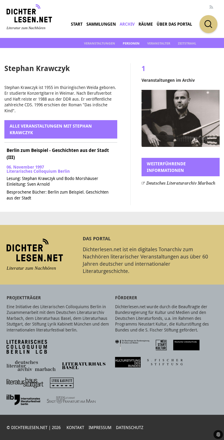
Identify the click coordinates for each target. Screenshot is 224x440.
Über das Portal (174, 24)
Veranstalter (158, 43)
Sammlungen (101, 24)
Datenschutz (129, 427)
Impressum (100, 427)
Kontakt (75, 427)
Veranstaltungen (99, 43)
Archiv (127, 24)
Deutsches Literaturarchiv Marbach (180, 183)
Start (76, 24)
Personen (131, 43)
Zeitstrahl (187, 43)
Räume (145, 24)
